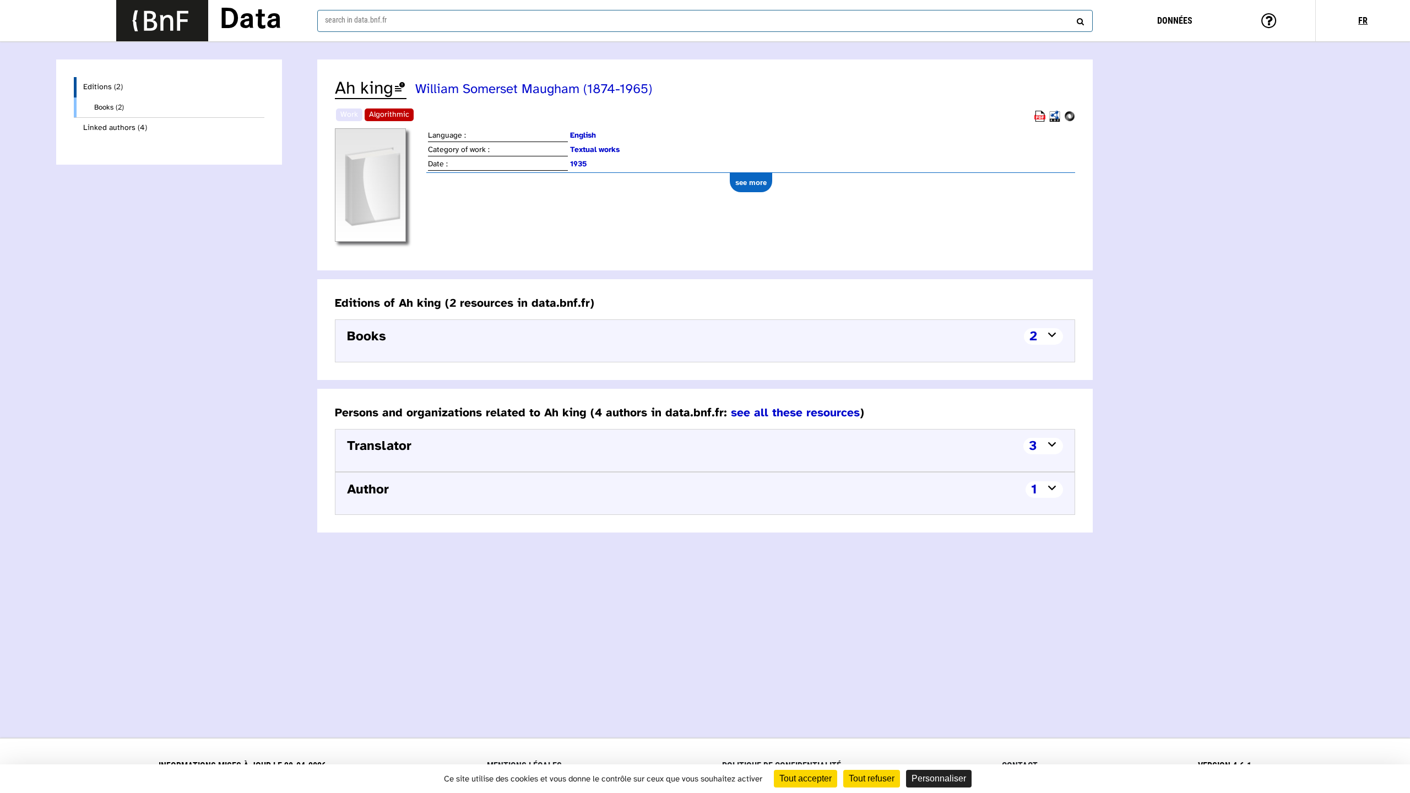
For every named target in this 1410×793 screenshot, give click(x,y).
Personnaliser (939, 778)
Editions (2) (103, 87)
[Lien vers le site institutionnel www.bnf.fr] (162, 20)
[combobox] (705, 21)
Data (250, 20)
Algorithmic (389, 115)
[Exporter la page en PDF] (1039, 120)
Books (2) (109, 107)
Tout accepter (805, 778)
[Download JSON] (1069, 120)
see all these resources (795, 413)
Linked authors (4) (115, 128)
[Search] (1078, 19)
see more (751, 182)
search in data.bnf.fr (356, 19)
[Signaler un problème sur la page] (399, 89)
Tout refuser (871, 778)
